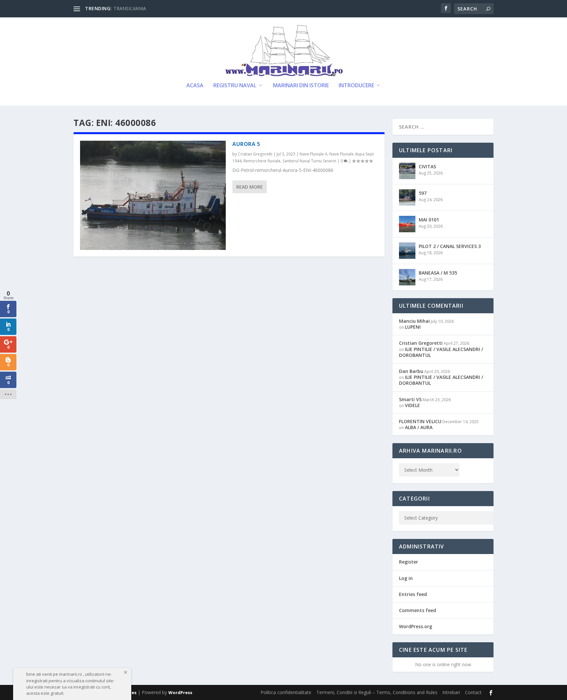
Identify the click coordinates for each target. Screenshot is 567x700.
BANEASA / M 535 (438, 273)
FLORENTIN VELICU (420, 421)
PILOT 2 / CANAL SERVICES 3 (450, 246)
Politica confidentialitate (286, 692)
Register (408, 562)
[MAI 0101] (407, 224)
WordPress (180, 692)
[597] (407, 197)
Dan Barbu (411, 371)
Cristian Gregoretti (255, 154)
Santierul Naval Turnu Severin (309, 161)
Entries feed (413, 594)
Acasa (194, 86)
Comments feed (417, 610)
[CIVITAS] (407, 171)
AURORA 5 (246, 144)
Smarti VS (410, 399)
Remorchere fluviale (262, 161)
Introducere (356, 86)
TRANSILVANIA (130, 8)
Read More (249, 187)
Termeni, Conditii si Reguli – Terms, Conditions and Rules (376, 692)
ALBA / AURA (418, 427)
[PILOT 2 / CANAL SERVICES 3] (407, 250)
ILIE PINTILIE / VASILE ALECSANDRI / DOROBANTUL (441, 352)
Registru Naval (234, 86)
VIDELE (412, 405)
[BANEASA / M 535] (407, 277)
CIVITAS (427, 166)
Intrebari (451, 692)
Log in (406, 578)
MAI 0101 (429, 219)
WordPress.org (415, 626)
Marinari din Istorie (301, 86)
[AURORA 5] (153, 195)
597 (423, 193)
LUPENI (413, 327)
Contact (473, 692)
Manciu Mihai (414, 321)
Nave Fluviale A (313, 154)
